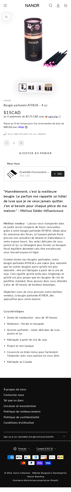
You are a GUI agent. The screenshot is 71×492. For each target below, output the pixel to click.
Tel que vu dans (14, 400)
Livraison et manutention (20, 405)
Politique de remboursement (22, 411)
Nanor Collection (22, 473)
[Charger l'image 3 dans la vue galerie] (40, 87)
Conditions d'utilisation (19, 422)
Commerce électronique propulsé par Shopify (35, 480)
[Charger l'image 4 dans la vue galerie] (48, 87)
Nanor (7, 100)
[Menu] (5, 5)
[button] (50, 5)
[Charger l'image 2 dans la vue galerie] (31, 87)
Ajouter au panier (35, 153)
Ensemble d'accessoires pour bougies (34, 172)
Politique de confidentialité (21, 417)
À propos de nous (15, 389)
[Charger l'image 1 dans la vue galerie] (22, 87)
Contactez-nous (14, 394)
